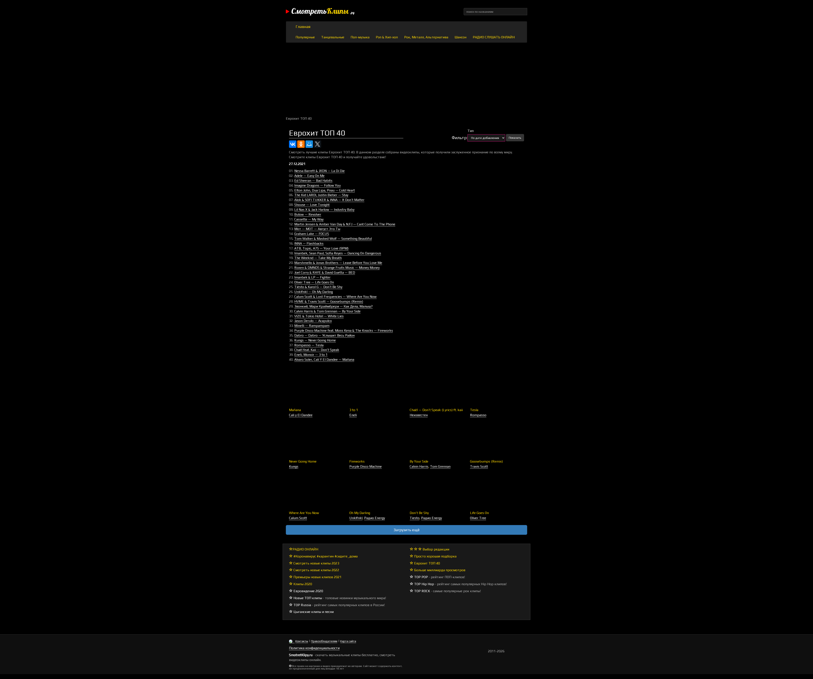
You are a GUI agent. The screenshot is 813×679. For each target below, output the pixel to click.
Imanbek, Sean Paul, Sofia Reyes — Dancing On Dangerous (337, 253)
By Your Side (419, 461)
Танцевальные (332, 37)
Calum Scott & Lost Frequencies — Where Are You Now (335, 297)
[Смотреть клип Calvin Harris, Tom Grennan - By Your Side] (437, 440)
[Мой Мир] (309, 144)
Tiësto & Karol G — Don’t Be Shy (318, 287)
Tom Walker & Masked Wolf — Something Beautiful (333, 239)
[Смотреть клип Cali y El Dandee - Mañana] (316, 389)
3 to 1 (353, 410)
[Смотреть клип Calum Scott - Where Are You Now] (316, 492)
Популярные (305, 37)
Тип (470, 131)
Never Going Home (303, 461)
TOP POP (420, 577)
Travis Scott (479, 466)
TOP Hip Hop (423, 584)
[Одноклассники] (301, 144)
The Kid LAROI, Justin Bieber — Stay (321, 195)
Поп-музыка (360, 37)
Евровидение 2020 (308, 591)
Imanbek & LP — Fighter (312, 277)
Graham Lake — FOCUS (311, 234)
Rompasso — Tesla (309, 345)
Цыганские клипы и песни (313, 612)
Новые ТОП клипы (307, 598)
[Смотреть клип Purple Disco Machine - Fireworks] (376, 440)
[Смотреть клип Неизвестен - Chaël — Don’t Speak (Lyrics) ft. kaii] (437, 389)
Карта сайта (348, 641)
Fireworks (357, 461)
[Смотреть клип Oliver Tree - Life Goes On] (497, 492)
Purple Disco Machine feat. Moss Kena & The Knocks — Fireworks (343, 330)
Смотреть (322, 11)
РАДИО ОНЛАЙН (305, 549)
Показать (515, 137)
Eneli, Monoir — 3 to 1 (311, 355)
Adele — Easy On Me (309, 176)
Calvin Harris (419, 466)
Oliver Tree (478, 518)
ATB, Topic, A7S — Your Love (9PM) (321, 248)
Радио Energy (374, 518)
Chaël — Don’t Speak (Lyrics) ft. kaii (436, 410)
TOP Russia (302, 605)
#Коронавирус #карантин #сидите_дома (325, 556)
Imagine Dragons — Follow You (317, 185)
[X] (317, 144)
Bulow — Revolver (307, 214)
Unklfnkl (355, 518)
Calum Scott (298, 518)
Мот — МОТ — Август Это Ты (317, 229)
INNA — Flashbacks (309, 243)
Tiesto (414, 518)
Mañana (295, 410)
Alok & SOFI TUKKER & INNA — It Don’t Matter (329, 200)
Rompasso (478, 415)
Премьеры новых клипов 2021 (317, 577)
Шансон (460, 37)
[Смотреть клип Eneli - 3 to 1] (376, 389)
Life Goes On (479, 513)
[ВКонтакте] (292, 144)
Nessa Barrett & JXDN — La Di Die (319, 171)
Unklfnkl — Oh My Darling (313, 292)
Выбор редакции (435, 549)
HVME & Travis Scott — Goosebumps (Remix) (328, 301)
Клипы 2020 (302, 584)
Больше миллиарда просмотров (439, 570)
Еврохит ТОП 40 (426, 563)
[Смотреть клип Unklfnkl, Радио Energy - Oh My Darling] (376, 492)
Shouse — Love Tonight (312, 205)
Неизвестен (419, 415)
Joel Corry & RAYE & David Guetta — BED (324, 272)
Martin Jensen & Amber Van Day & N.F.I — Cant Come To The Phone (344, 224)
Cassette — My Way (309, 219)
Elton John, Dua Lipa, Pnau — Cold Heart (324, 190)
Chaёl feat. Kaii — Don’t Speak (316, 350)
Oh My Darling (359, 513)
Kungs (293, 466)
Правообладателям (324, 641)
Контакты (301, 641)
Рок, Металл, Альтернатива (426, 37)
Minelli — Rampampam (311, 326)
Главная (303, 26)
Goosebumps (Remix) (486, 461)
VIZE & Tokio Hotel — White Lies (319, 316)
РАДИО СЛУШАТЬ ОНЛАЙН (494, 37)
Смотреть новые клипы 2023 (316, 563)
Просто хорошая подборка (434, 556)
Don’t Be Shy (419, 513)
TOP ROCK (421, 591)
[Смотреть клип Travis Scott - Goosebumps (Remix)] (497, 440)
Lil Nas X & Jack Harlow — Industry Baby (324, 210)
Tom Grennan (440, 466)
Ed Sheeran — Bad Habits (313, 181)
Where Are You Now (304, 513)
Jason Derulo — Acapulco (313, 321)
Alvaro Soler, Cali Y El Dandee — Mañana (324, 360)
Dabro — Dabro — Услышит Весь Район (324, 335)
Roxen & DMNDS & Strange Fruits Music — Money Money (337, 268)
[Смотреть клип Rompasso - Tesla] (497, 389)
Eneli (353, 415)
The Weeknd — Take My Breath (318, 258)
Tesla (474, 410)
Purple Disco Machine (365, 466)
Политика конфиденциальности (314, 648)
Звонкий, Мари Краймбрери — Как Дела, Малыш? (333, 306)
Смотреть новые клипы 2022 (316, 570)
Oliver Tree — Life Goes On (314, 282)
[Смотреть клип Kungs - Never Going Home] (316, 440)
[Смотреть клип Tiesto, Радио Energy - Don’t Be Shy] (437, 492)
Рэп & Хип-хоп (387, 37)
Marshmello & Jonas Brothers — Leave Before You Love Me (338, 263)
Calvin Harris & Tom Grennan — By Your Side (327, 311)
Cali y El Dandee (300, 415)
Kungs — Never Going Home (315, 340)
